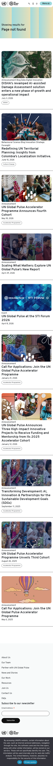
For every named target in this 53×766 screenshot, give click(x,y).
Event (4, 313)
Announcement (9, 80)
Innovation (37, 80)
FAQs (4, 698)
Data (23, 80)
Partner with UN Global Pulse (15, 668)
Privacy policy (30, 762)
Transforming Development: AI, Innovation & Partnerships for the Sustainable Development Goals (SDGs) (26, 497)
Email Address (8, 708)
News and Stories (10, 673)
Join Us (5, 688)
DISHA (5, 103)
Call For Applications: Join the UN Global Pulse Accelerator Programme (26, 371)
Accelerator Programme (11, 223)
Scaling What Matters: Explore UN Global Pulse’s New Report (26, 268)
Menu (45, 3)
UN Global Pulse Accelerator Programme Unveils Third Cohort (26, 556)
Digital (29, 80)
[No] (49, 751)
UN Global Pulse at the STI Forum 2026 (26, 318)
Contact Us (7, 693)
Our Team (6, 662)
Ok (20, 762)
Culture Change (8, 164)
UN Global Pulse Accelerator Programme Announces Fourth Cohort (24, 211)
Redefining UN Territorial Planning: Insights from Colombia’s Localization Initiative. (26, 153)
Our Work (6, 678)
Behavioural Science (11, 142)
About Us (6, 657)
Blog (18, 80)
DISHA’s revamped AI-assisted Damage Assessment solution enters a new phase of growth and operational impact (26, 89)
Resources (6, 683)
